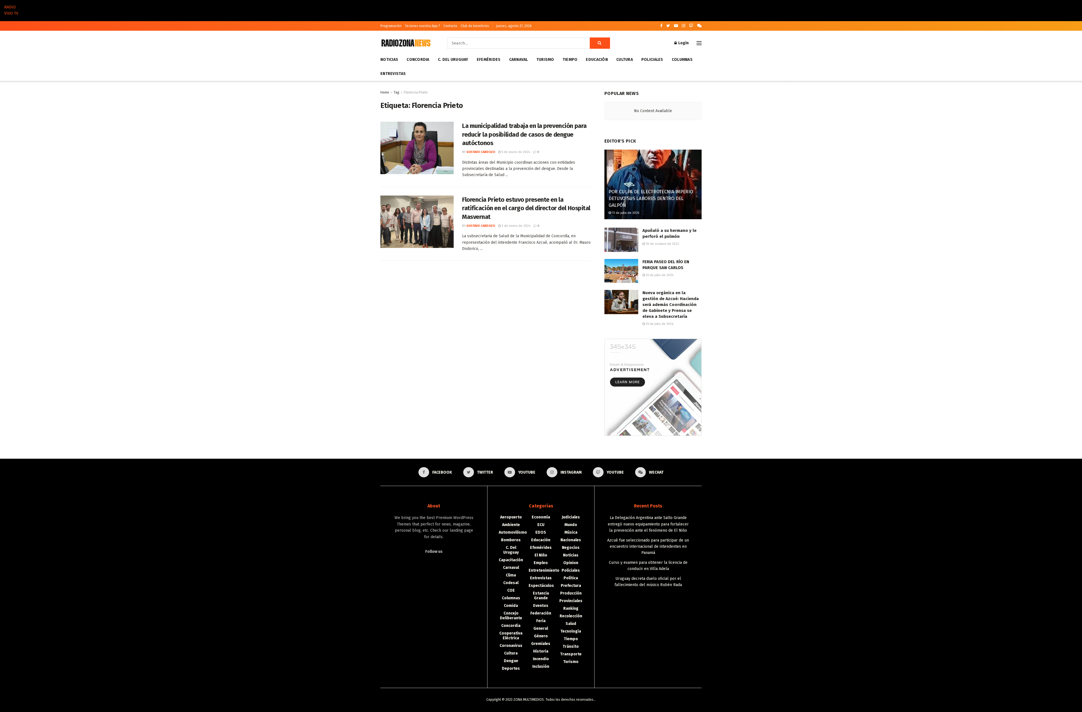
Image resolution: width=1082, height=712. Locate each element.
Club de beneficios (475, 26)
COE (511, 590)
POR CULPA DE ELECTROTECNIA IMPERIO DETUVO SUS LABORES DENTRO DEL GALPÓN (651, 198)
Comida (511, 605)
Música (570, 532)
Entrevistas (393, 73)
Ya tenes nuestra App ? (422, 26)
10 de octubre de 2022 (662, 244)
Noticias (389, 59)
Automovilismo (513, 532)
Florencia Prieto (416, 92)
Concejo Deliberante (511, 615)
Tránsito (571, 646)
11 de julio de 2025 (625, 213)
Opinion (570, 562)
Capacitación (511, 560)
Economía (541, 517)
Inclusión (540, 666)
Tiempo (570, 59)
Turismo (545, 59)
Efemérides (489, 59)
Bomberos (511, 540)
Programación (391, 26)
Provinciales (570, 600)
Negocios (571, 547)
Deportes (511, 668)
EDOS (540, 532)
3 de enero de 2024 (515, 226)
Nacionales (570, 540)
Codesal (510, 582)
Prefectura (571, 585)
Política (571, 578)
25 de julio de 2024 (659, 324)
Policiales (652, 59)
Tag (396, 92)
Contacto (450, 26)
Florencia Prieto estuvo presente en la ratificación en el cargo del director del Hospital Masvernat (526, 208)
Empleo (541, 562)
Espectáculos (541, 585)
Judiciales (571, 517)
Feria (541, 620)
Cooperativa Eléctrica (510, 635)
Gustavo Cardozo (480, 152)
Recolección (571, 616)
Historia (540, 651)
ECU (540, 524)
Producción (571, 593)
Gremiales (540, 643)
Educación (597, 59)
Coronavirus (511, 645)
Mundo (570, 524)
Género (541, 636)
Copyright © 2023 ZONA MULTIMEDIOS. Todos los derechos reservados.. (540, 700)
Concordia (418, 59)
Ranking (570, 608)
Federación (540, 613)
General (540, 628)
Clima (511, 575)
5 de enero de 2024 (515, 152)
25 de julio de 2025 (659, 275)
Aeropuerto (511, 517)
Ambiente (511, 524)
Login (683, 43)
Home (384, 92)
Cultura (624, 59)
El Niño (541, 555)
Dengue (511, 660)
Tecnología (570, 631)
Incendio (541, 658)
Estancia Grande (541, 595)
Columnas (682, 59)
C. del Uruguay (453, 59)
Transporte (571, 654)
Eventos (540, 605)
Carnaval (518, 59)
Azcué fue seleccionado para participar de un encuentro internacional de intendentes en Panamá (648, 546)
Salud (571, 623)
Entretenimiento (544, 570)
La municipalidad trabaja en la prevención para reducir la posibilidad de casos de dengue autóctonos (524, 134)
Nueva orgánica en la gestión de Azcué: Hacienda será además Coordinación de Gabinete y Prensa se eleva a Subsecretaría (670, 304)
